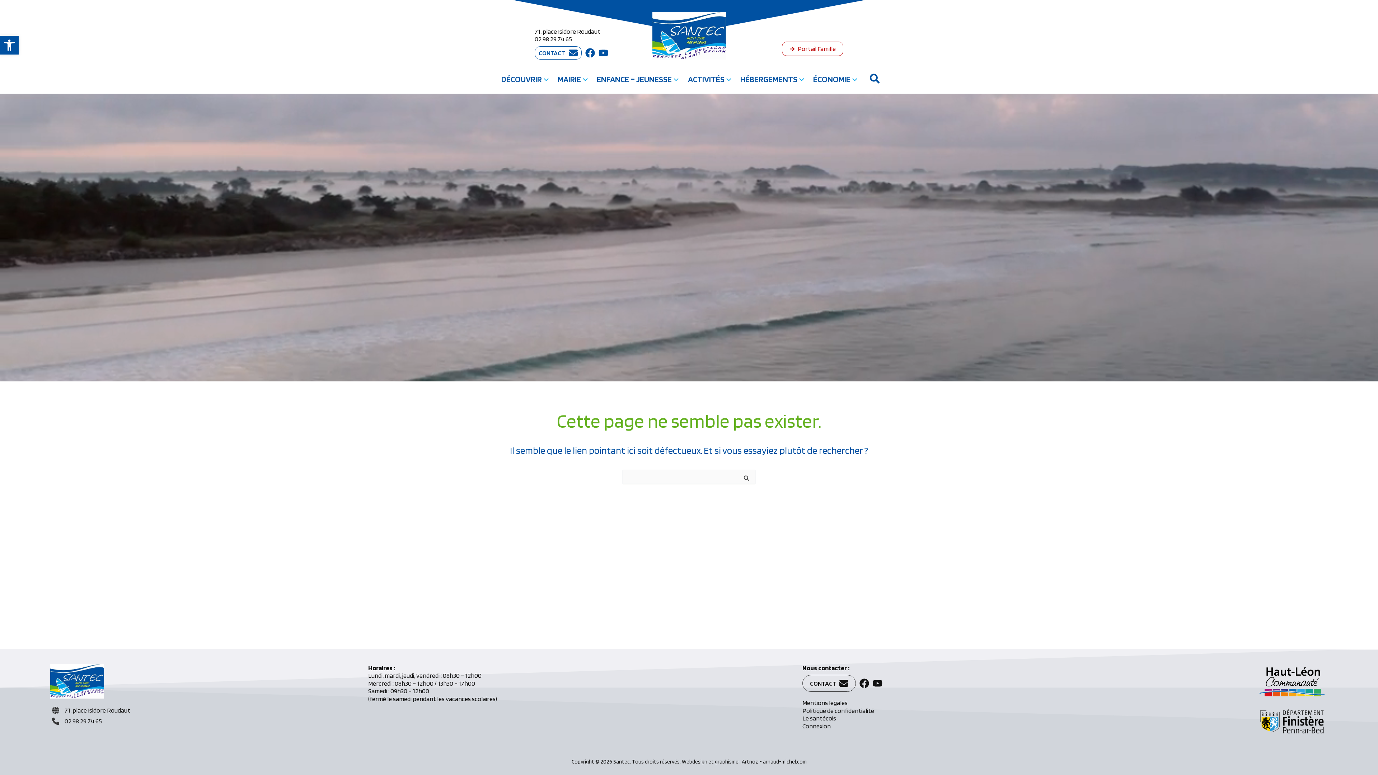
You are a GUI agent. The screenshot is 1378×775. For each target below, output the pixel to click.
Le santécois (819, 718)
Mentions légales (825, 702)
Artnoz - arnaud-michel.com (774, 761)
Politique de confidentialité (838, 710)
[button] (9, 45)
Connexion (816, 726)
